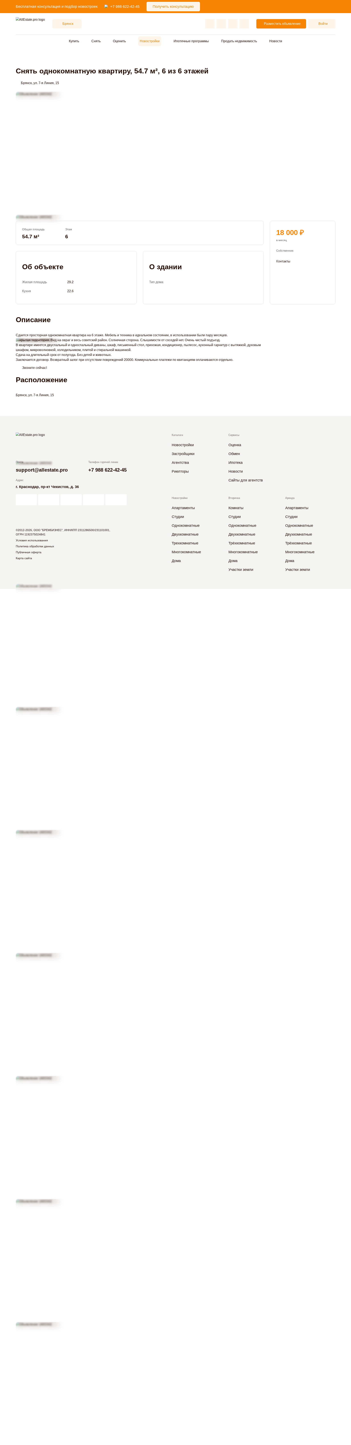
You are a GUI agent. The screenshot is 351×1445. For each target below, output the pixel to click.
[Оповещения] (244, 24)
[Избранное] (210, 24)
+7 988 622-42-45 (125, 7)
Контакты (283, 261)
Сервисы (233, 435)
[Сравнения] (221, 24)
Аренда (289, 498)
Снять (96, 41)
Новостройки (150, 41)
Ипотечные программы (191, 41)
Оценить (119, 41)
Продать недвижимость (239, 41)
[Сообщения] (232, 24)
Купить (74, 41)
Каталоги (177, 435)
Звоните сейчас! (34, 368)
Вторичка (234, 498)
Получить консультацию (173, 7)
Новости (275, 41)
